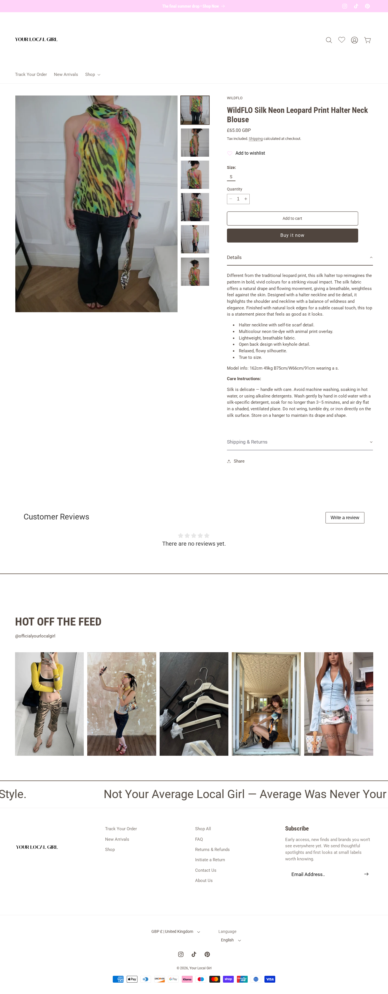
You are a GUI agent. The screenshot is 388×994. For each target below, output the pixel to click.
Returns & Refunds (212, 849)
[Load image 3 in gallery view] (195, 174)
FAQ (199, 839)
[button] (92, 74)
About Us (204, 880)
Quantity (234, 189)
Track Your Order (121, 828)
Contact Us (205, 870)
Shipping (256, 138)
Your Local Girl (200, 968)
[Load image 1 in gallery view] (195, 110)
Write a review (345, 517)
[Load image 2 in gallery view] (195, 142)
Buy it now (292, 235)
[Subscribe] (366, 874)
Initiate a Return (210, 859)
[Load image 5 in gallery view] (195, 239)
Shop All (203, 828)
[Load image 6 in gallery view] (195, 271)
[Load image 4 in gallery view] (195, 207)
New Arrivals (117, 839)
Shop (110, 849)
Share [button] (239, 461)
